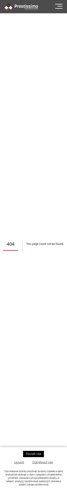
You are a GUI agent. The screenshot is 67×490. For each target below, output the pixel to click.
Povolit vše (33, 454)
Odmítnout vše (42, 462)
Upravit (19, 462)
